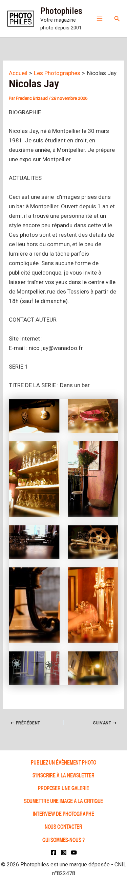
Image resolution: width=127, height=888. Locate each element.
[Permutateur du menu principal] (99, 18)
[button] (117, 19)
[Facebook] (53, 852)
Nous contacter (64, 826)
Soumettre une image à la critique (63, 800)
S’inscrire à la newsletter (63, 774)
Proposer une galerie (63, 787)
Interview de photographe (63, 813)
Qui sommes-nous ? (63, 839)
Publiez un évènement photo (63, 762)
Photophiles (61, 11)
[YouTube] (74, 852)
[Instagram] (64, 852)
